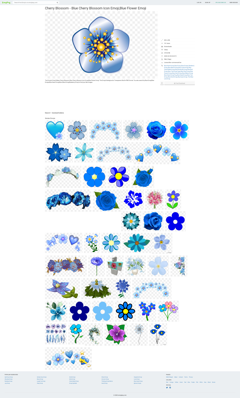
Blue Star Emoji (185, 71)
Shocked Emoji (8, 379)
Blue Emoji (177, 65)
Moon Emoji (40, 379)
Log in (199, 2)
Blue (189, 382)
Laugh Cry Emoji (41, 381)
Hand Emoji (104, 383)
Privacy (191, 377)
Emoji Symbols (73, 383)
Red (167, 382)
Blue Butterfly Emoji (181, 69)
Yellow (176, 382)
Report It (47, 112)
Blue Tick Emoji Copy (174, 71)
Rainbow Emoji (8, 381)
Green (181, 382)
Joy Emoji (7, 383)
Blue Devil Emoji (172, 77)
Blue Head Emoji (182, 75)
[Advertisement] (101, 97)
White (201, 382)
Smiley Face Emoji (41, 377)
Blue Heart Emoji (169, 65)
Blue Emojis (184, 65)
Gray (205, 382)
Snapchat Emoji (138, 377)
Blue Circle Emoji (183, 67)
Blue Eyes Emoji (182, 77)
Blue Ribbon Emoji (187, 73)
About (175, 377)
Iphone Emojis (137, 383)
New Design (234, 2)
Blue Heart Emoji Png (170, 75)
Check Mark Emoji (74, 381)
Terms (186, 377)
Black (209, 382)
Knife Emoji (72, 379)
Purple (193, 382)
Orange (171, 382)
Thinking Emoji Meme (107, 381)
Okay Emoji (40, 383)
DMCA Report (169, 377)
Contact (181, 377)
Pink (197, 382)
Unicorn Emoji (105, 379)
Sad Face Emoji (9, 377)
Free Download (180, 83)
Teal (185, 382)
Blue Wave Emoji (173, 67)
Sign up (207, 2)
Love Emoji (137, 379)
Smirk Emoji (72, 377)
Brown (213, 382)
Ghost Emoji (105, 377)
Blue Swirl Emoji (177, 73)
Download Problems (58, 112)
